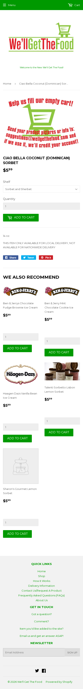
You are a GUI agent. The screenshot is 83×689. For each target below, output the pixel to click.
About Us (42, 600)
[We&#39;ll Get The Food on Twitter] (37, 671)
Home (7, 83)
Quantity (9, 199)
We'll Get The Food (29, 681)
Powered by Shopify (59, 681)
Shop (41, 576)
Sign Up (72, 652)
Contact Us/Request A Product (42, 590)
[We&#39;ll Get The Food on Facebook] (44, 671)
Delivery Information (41, 585)
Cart (77, 5)
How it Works (41, 580)
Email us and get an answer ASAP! (41, 635)
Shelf (6, 182)
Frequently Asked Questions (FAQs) (41, 595)
